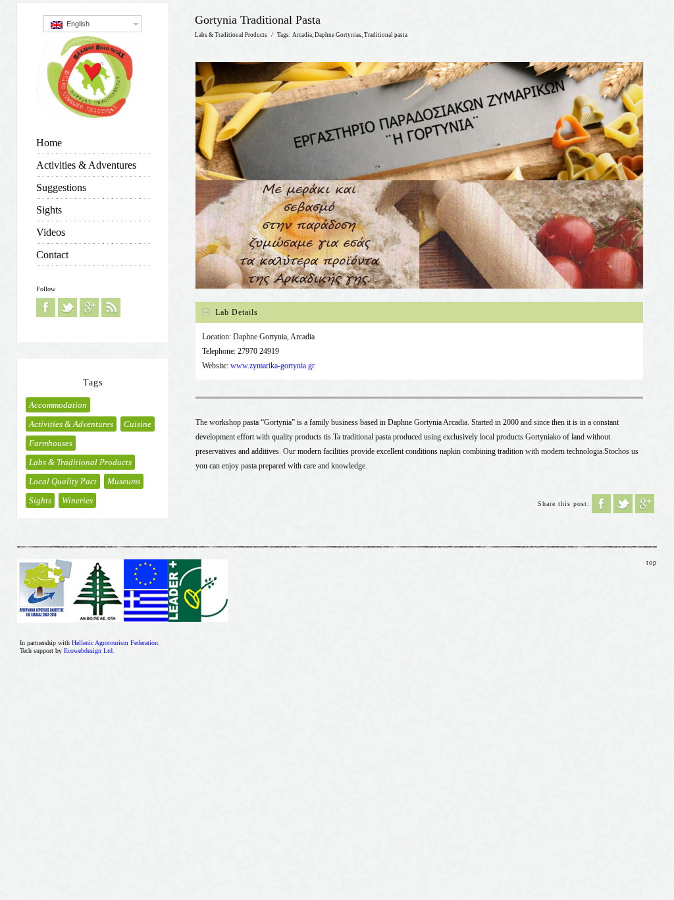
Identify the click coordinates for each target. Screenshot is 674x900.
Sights (49, 209)
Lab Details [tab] (236, 312)
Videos (50, 232)
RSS (110, 307)
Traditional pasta (385, 35)
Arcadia (302, 35)
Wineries (77, 500)
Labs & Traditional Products (80, 462)
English (76, 24)
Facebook (45, 307)
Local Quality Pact (63, 481)
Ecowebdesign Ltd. (89, 650)
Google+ (89, 307)
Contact (52, 254)
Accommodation (58, 405)
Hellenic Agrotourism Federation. (116, 642)
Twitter (67, 307)
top (651, 562)
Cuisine (137, 424)
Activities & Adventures (86, 165)
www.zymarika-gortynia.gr (272, 365)
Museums (123, 481)
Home (49, 142)
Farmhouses (50, 443)
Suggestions (61, 187)
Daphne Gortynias (338, 35)
